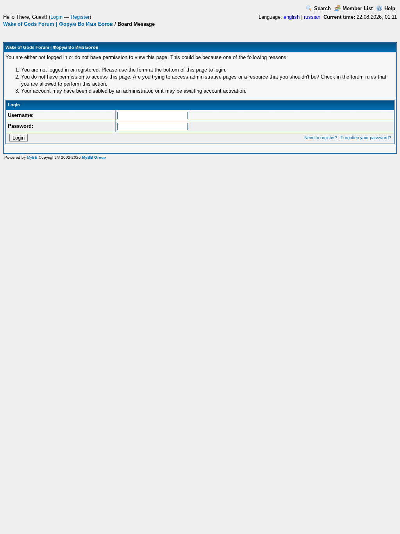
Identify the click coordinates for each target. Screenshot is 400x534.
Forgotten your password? (366, 137)
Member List (358, 8)
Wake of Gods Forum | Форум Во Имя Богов (58, 24)
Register (80, 17)
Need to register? (320, 137)
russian (312, 17)
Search (322, 8)
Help (389, 8)
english (292, 17)
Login (56, 17)
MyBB (32, 157)
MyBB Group (94, 157)
